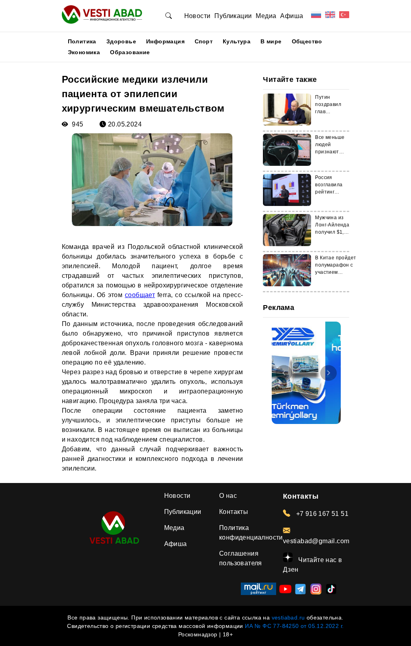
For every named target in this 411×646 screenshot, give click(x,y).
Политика (82, 41)
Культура (236, 41)
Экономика (84, 52)
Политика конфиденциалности (251, 532)
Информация (165, 41)
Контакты (233, 511)
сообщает (140, 294)
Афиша (291, 15)
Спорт (204, 41)
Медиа (266, 15)
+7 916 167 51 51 (321, 513)
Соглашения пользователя (240, 558)
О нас (228, 495)
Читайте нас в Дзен (312, 564)
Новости (197, 15)
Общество (307, 41)
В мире (270, 41)
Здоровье (121, 41)
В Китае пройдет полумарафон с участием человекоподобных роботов (338, 272)
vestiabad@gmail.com (316, 541)
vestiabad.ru (288, 617)
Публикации (233, 15)
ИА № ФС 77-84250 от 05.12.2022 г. (294, 626)
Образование (130, 52)
